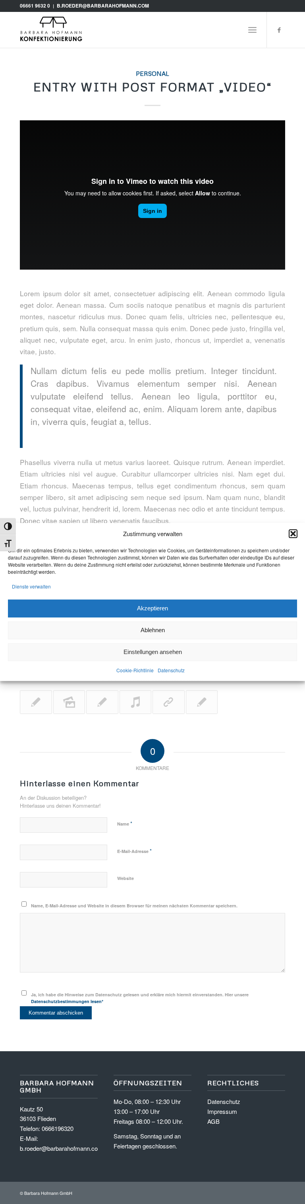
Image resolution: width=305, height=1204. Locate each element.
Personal (152, 73)
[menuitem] (252, 30)
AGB (213, 1121)
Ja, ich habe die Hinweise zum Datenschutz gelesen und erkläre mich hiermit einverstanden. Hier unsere (140, 998)
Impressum (222, 1111)
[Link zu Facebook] (279, 30)
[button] (293, 534)
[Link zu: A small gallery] (69, 702)
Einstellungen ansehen (153, 651)
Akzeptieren (152, 608)
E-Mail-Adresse (134, 851)
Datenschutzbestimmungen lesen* (67, 1001)
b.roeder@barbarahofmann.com (103, 5)
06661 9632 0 (35, 5)
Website (125, 878)
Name (124, 823)
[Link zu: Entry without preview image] (102, 702)
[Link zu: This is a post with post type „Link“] (168, 702)
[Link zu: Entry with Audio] (136, 702)
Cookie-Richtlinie (135, 669)
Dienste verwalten (31, 586)
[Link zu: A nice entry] (36, 702)
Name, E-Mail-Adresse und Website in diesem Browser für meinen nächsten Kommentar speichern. (134, 906)
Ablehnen (153, 630)
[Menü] (252, 30)
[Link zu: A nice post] (202, 702)
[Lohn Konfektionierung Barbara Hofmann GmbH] (51, 30)
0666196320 (57, 1128)
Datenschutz (171, 669)
